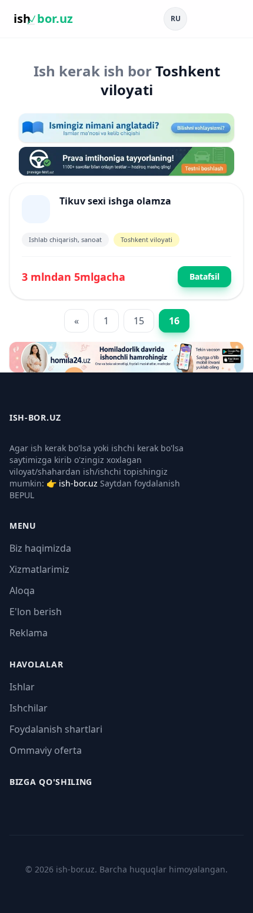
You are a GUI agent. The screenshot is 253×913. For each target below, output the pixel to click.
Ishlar (22, 686)
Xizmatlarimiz (39, 569)
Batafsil (204, 276)
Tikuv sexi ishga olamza (115, 200)
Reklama (28, 632)
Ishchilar (28, 707)
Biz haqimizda (40, 548)
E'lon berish (35, 611)
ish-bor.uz (78, 483)
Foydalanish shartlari (55, 729)
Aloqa (22, 590)
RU (176, 19)
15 (139, 320)
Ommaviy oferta (45, 750)
